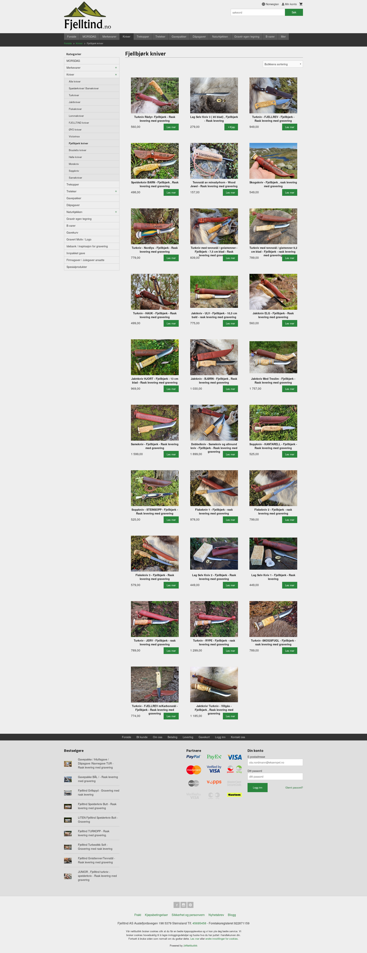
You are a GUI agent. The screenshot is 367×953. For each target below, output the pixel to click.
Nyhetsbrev (216, 915)
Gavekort (204, 737)
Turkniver (74, 95)
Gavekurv (72, 232)
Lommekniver (76, 116)
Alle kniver (74, 81)
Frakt (137, 915)
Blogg (232, 915)
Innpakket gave (76, 253)
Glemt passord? (294, 787)
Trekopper (143, 36)
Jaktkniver (74, 102)
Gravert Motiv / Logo (79, 239)
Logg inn (220, 737)
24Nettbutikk (190, 945)
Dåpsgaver (199, 36)
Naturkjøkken (220, 36)
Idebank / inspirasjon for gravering (87, 246)
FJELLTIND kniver (79, 122)
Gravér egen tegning (246, 36)
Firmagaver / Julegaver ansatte (85, 260)
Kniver (126, 36)
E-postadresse (256, 757)
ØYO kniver (75, 129)
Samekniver (75, 177)
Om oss (157, 737)
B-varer (270, 36)
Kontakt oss (238, 737)
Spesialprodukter (77, 267)
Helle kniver (75, 157)
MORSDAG (89, 36)
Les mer (195, 938)
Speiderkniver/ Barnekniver (84, 88)
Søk (294, 12)
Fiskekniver (75, 109)
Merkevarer (109, 36)
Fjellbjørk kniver (78, 143)
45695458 (199, 923)
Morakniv (74, 164)
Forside (71, 36)
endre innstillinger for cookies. (222, 938)
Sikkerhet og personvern (188, 915)
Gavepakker (179, 36)
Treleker (160, 36)
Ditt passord (255, 771)
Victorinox (74, 136)
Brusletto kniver (77, 150)
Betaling (172, 737)
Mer (283, 36)
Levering (188, 737)
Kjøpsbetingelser (156, 915)
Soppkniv (74, 171)
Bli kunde (142, 737)
